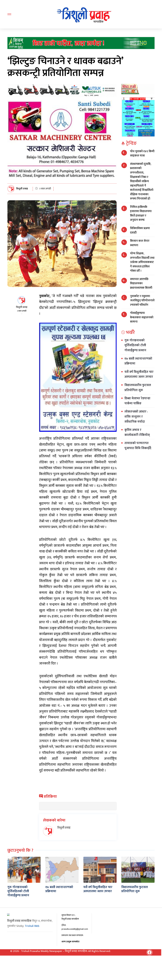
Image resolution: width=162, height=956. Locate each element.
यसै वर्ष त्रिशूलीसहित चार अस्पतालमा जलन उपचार (139, 374)
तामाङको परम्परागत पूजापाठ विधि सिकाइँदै (138, 445)
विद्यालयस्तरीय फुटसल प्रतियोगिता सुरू (138, 387)
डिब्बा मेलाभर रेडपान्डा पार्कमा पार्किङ (137, 401)
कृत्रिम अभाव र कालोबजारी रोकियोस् (137, 432)
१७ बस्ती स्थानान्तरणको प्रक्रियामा (138, 361)
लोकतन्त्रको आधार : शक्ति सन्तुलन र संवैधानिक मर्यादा (136, 416)
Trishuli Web (32, 926)
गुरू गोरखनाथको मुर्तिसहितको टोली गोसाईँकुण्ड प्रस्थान (135, 345)
